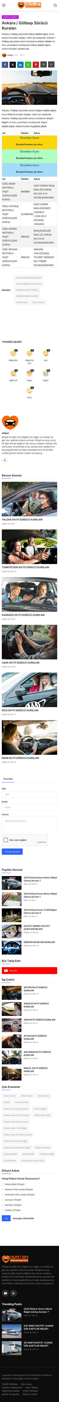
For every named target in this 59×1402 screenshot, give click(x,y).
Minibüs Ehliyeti (13, 1204)
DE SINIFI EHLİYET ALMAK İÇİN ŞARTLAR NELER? (38, 1344)
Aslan (26, 884)
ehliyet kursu (22, 302)
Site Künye (26, 1384)
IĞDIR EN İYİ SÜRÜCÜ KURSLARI (20, 758)
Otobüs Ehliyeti (13, 1210)
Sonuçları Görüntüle (23, 1218)
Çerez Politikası (30, 1390)
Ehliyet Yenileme (42, 1147)
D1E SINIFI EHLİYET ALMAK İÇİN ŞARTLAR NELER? (39, 1327)
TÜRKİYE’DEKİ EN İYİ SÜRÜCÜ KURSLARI (25, 567)
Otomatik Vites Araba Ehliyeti (19, 1194)
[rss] (13, 1293)
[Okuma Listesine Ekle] (51, 64)
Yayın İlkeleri (31, 1387)
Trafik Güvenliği (47, 1154)
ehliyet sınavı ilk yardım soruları (18, 1134)
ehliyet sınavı (43, 1095)
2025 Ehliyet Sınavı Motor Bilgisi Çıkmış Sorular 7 (40, 879)
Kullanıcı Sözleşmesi (12, 1387)
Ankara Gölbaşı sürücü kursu (29, 283)
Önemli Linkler (30, 1394)
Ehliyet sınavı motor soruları (16, 1115)
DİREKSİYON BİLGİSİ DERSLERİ (39, 942)
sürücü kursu (38, 302)
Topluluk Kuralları (11, 1390)
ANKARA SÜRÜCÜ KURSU (27, 296)
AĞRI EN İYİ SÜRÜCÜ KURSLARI (39, 1019)
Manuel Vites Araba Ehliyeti (19, 1189)
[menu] (4, 5)
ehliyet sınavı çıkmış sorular (16, 1108)
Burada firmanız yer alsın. (29, 144)
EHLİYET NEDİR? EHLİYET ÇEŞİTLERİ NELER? (37, 927)
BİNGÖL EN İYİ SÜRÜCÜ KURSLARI (36, 1069)
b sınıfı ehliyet (10, 1160)
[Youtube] (5, 1293)
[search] (55, 5)
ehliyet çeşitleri (10, 1154)
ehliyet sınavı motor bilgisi (15, 1141)
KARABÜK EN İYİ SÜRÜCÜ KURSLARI (23, 614)
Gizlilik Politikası (10, 1384)
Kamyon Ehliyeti (13, 1199)
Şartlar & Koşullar (11, 1394)
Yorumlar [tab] (8, 778)
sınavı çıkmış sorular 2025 (32, 1160)
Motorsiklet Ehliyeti (15, 1184)
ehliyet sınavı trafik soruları (16, 1121)
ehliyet (5, 433)
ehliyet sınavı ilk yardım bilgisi (17, 1147)
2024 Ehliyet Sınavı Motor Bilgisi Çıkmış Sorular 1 (40, 895)
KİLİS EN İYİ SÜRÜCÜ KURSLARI (20, 710)
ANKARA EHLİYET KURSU (27, 290)
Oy (6, 1218)
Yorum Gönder (12, 851)
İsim (4, 788)
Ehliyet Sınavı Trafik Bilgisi (15, 1128)
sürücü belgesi (40, 1108)
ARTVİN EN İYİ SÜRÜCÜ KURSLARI (35, 989)
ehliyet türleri (28, 1154)
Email (4, 801)
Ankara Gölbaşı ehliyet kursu (29, 277)
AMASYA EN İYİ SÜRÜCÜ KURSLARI (36, 1005)
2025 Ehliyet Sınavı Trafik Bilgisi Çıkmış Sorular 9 (40, 911)
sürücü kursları (21, 1102)
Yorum (5, 814)
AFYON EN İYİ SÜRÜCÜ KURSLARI (35, 1037)
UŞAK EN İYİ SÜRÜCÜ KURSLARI (20, 662)
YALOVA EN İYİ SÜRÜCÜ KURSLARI (22, 519)
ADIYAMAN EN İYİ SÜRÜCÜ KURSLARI (37, 1053)
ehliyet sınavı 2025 (42, 1115)
